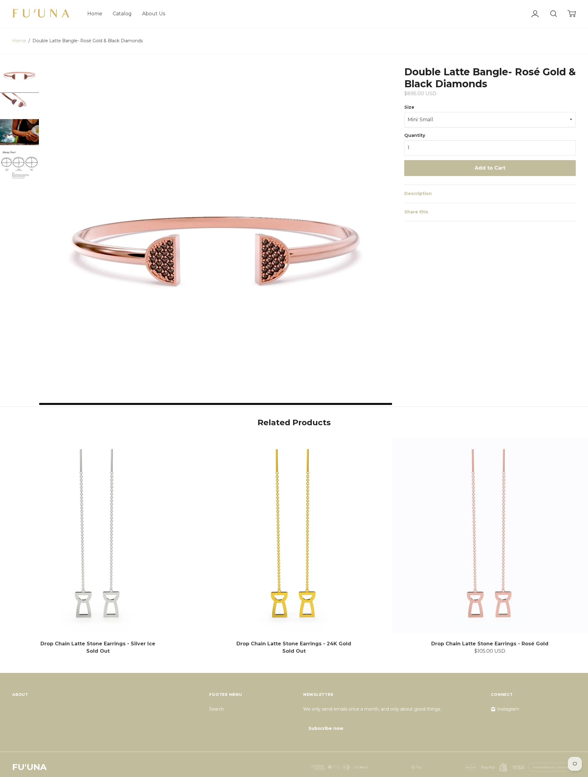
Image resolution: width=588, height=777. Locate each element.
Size (409, 107)
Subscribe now (325, 728)
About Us (153, 14)
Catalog (122, 14)
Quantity (414, 135)
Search (216, 709)
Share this (416, 212)
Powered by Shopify (552, 767)
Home (94, 14)
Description (418, 193)
